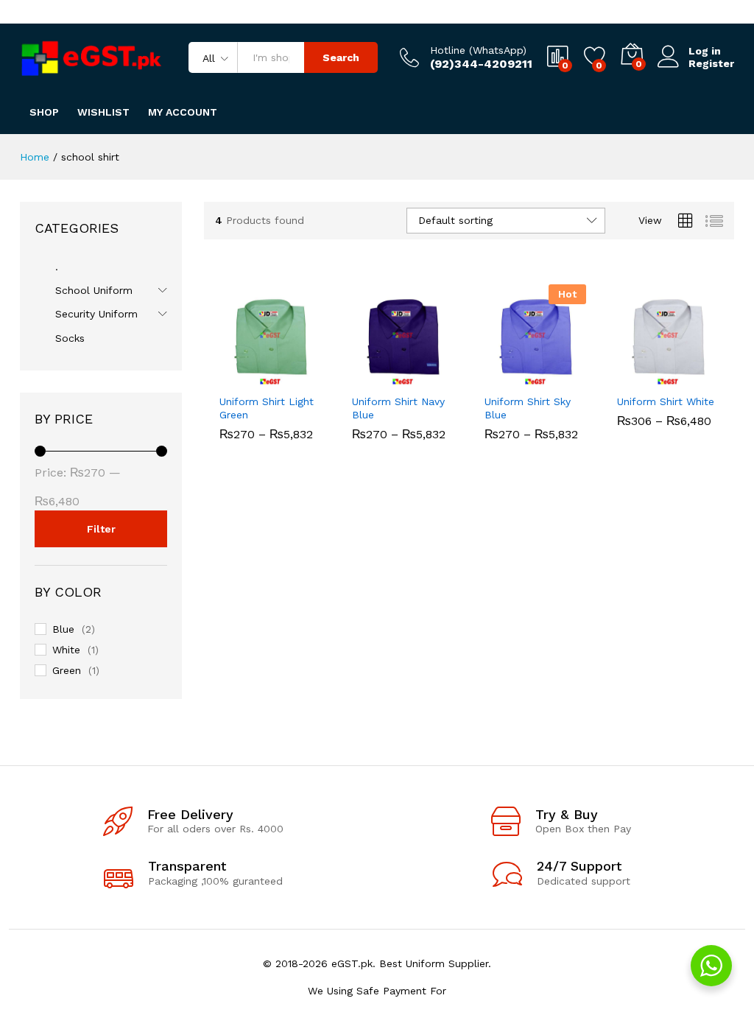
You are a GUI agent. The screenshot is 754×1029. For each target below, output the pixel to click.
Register (711, 63)
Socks (70, 338)
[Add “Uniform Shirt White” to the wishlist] (699, 377)
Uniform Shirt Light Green (266, 408)
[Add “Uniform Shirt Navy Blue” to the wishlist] (434, 377)
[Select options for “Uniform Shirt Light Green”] (234, 377)
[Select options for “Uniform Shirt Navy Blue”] (366, 377)
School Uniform (94, 290)
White (66, 650)
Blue (63, 629)
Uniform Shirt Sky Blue (528, 408)
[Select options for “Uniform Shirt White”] (631, 377)
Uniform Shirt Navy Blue (398, 408)
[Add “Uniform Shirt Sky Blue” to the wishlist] (566, 377)
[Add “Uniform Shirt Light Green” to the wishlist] (301, 377)
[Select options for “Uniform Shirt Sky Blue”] (499, 377)
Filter (101, 529)
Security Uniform (96, 314)
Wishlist (103, 112)
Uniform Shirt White (665, 401)
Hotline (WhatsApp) (478, 50)
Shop (44, 112)
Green (66, 670)
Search (341, 57)
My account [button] (182, 112)
